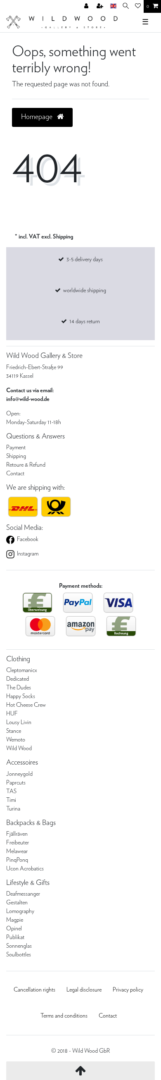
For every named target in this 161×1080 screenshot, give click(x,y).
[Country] (113, 6)
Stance (13, 731)
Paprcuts (16, 783)
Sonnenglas (19, 946)
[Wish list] (138, 6)
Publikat (15, 937)
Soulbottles (18, 955)
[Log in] (87, 6)
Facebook (27, 539)
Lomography (20, 911)
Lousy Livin (18, 722)
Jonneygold (19, 774)
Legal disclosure (84, 990)
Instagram (27, 554)
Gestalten (17, 903)
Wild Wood (19, 748)
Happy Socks (20, 696)
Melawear (17, 851)
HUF (12, 714)
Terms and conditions (64, 1016)
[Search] (125, 6)
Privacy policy (128, 990)
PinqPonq (17, 860)
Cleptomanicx (21, 670)
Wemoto (15, 740)
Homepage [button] (37, 117)
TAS (11, 791)
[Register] (101, 6)
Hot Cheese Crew (26, 705)
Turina (13, 809)
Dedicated (17, 679)
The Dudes (18, 688)
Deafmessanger (23, 894)
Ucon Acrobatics (25, 869)
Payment (16, 448)
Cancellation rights (34, 990)
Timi (11, 800)
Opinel (14, 929)
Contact (15, 474)
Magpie (14, 920)
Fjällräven (17, 834)
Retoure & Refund (25, 465)
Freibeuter (17, 843)
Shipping (16, 456)
